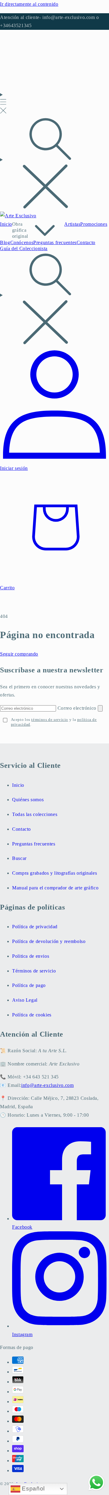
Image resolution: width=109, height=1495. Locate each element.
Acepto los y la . (54, 722)
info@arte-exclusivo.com (47, 1085)
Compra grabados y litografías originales (54, 873)
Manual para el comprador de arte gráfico (55, 887)
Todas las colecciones (34, 814)
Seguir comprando (19, 653)
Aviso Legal (25, 1000)
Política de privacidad (35, 926)
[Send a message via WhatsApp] (96, 1482)
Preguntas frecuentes (33, 843)
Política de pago (29, 985)
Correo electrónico (78, 708)
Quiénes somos (28, 799)
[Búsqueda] (54, 164)
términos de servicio (49, 719)
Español (32, 1488)
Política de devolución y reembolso (48, 941)
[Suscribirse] (100, 708)
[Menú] (3, 103)
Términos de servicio (34, 970)
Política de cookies (31, 1014)
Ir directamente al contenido (29, 4)
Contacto (21, 829)
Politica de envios (30, 956)
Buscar (19, 858)
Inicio (18, 785)
